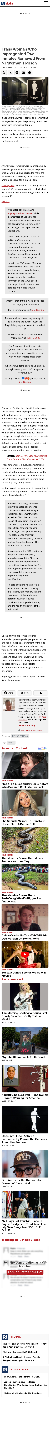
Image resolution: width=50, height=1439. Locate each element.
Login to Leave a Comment (25, 1272)
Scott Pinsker (8, 1233)
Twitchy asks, (8, 185)
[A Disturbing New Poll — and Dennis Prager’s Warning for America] (25, 1078)
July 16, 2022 (37, 309)
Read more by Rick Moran (31, 730)
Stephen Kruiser (9, 1022)
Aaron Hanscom (9, 1101)
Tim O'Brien (7, 1186)
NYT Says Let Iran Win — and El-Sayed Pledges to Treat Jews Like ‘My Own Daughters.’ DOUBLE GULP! (24, 1225)
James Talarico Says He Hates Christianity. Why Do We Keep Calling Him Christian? (25, 1385)
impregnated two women (20, 213)
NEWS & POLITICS (20, 736)
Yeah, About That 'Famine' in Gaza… (22, 1377)
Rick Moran (7, 68)
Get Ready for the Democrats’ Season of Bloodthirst (21, 1181)
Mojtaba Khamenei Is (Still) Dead (23, 1057)
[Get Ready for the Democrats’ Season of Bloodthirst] (25, 1163)
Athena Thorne (9, 1145)
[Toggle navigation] (46, 3)
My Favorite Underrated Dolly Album (23, 1393)
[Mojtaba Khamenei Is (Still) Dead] (25, 1040)
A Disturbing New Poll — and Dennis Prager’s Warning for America (25, 1096)
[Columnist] (10, 704)
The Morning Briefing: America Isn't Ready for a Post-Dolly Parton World (24, 1016)
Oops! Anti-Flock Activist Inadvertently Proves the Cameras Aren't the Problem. (24, 1139)
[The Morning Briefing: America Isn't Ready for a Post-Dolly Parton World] (25, 996)
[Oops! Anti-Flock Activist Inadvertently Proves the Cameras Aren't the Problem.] (25, 1119)
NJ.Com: (5, 201)
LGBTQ (11, 742)
